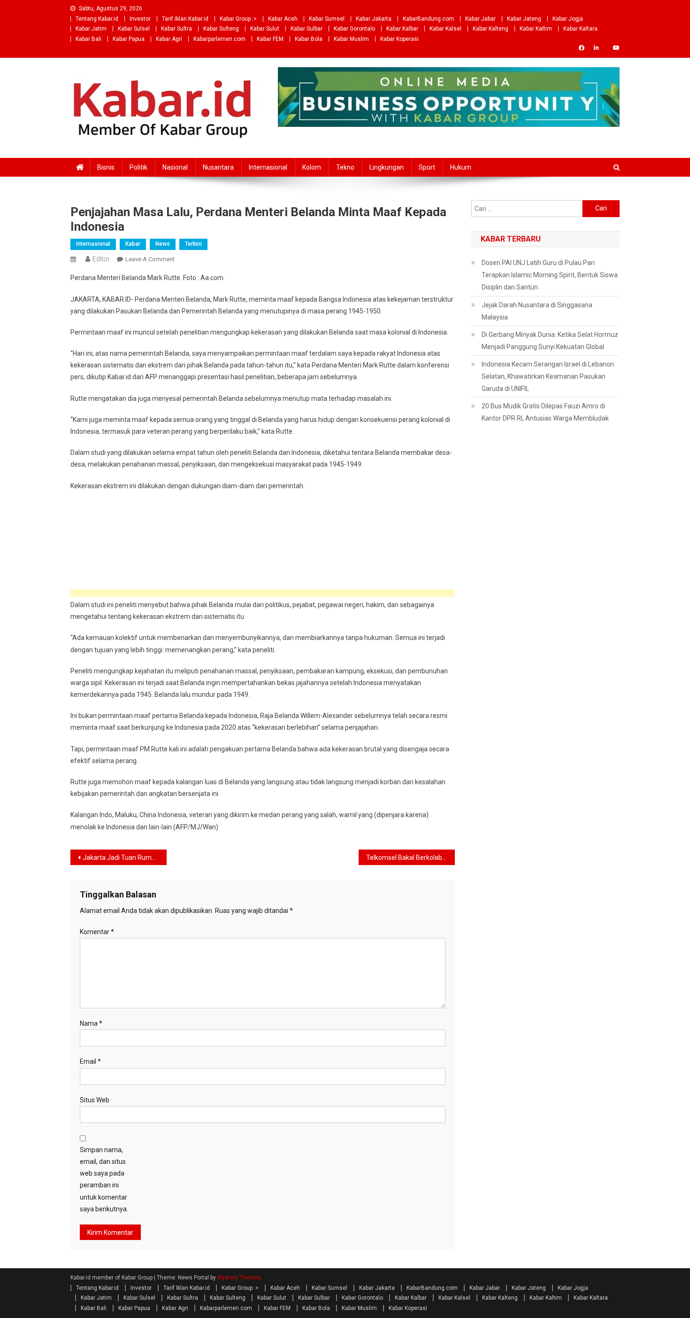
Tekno (345, 167)
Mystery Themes (239, 1277)
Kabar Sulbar (306, 28)
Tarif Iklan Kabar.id (185, 19)
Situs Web (94, 1100)
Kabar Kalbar (402, 28)
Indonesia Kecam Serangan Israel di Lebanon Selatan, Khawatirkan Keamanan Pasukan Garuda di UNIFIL (548, 376)
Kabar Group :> (238, 19)
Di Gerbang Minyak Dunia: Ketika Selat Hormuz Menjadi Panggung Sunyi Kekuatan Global (550, 341)
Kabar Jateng (524, 19)
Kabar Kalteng (490, 28)
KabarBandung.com (428, 19)
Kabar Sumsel (327, 19)
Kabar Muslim (351, 39)
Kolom (311, 167)
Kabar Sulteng (221, 28)
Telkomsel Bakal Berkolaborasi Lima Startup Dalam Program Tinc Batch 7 (410, 857)
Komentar (97, 932)
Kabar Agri (169, 39)
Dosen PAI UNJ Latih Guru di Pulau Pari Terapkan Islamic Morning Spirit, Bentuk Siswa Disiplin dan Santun (550, 275)
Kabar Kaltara (580, 28)
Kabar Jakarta (373, 19)
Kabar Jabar (480, 19)
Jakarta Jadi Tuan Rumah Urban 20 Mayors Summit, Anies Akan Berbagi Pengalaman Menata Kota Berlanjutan (125, 857)
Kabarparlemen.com (219, 39)
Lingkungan (386, 167)
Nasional (175, 167)
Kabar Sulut (264, 28)
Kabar (132, 244)
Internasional (268, 167)
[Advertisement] (262, 593)
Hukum (460, 167)
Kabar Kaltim (536, 28)
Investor (140, 19)
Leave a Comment (150, 259)
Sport (427, 167)
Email (90, 1061)
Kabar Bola (308, 39)
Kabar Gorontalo (354, 28)
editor (101, 259)
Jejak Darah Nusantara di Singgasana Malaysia (537, 311)
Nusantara (218, 167)
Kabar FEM (270, 39)
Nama (91, 1023)
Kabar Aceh (283, 19)
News (162, 244)
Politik (138, 167)
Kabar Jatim (91, 28)
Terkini (193, 244)
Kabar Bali (88, 39)
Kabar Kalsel (445, 28)
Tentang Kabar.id (97, 19)
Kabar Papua (129, 39)
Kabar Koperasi (399, 39)
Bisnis (106, 167)
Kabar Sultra (176, 28)
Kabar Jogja (567, 19)
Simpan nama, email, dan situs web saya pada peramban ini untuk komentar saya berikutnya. (104, 1179)
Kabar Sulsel (134, 28)
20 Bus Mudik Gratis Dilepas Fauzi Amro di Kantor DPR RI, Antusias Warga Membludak (545, 412)
